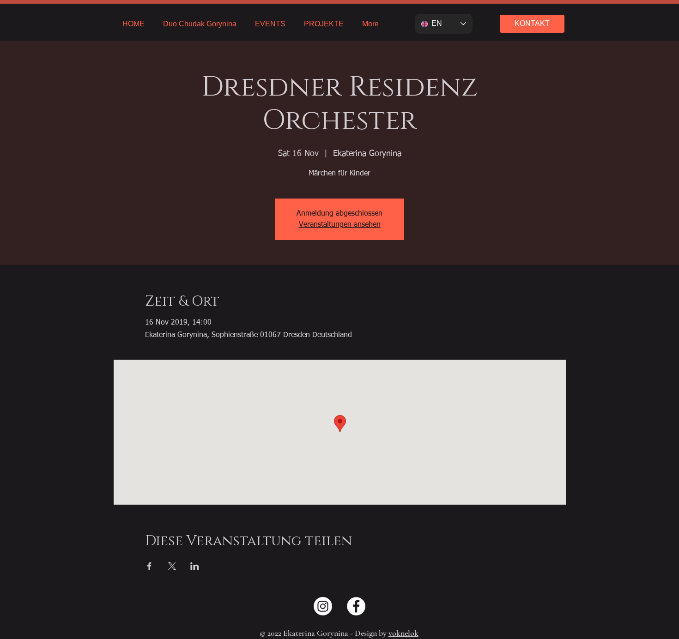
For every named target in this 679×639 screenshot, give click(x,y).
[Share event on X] (172, 566)
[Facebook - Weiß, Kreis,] (356, 606)
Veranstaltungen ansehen (340, 225)
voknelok (403, 633)
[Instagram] (323, 606)
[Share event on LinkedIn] (194, 566)
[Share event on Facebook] (149, 566)
